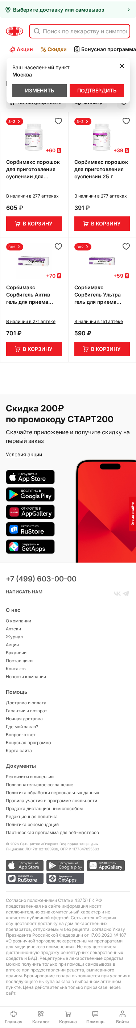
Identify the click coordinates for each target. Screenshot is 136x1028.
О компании (18, 620)
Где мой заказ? (22, 726)
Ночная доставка (24, 718)
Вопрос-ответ (21, 734)
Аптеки (13, 628)
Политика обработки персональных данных (52, 792)
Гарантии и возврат (26, 710)
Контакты (16, 668)
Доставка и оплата (26, 702)
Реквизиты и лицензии (30, 776)
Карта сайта (19, 750)
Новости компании (26, 676)
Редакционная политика (32, 816)
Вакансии (16, 652)
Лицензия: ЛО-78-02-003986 (32, 849)
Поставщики (19, 660)
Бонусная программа (28, 742)
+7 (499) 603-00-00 (41, 579)
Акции (25, 49)
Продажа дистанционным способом (44, 808)
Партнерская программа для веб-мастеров (52, 832)
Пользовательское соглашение (39, 784)
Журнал (14, 636)
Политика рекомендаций (32, 824)
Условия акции (24, 454)
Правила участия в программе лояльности (51, 800)
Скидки (57, 49)
